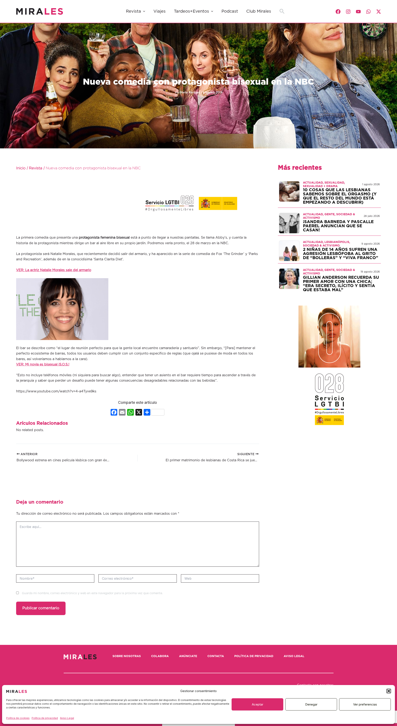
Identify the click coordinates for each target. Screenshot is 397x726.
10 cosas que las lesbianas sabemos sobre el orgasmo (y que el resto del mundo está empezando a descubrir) (340, 196)
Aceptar (257, 704)
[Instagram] (348, 11)
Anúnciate (188, 656)
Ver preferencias (365, 704)
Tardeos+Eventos (191, 11)
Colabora (160, 656)
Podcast (229, 11)
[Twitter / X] (378, 11)
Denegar (311, 704)
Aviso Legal (67, 718)
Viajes (159, 11)
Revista (133, 11)
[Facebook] (338, 11)
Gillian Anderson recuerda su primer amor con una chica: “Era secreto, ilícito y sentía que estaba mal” (341, 283)
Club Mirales (258, 11)
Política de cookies (18, 718)
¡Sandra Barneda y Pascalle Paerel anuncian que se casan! (338, 226)
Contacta (215, 656)
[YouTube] (358, 11)
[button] (389, 691)
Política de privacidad (45, 718)
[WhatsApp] (368, 11)
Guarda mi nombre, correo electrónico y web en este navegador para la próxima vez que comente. (92, 593)
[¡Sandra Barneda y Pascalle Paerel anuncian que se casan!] (289, 223)
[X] (139, 413)
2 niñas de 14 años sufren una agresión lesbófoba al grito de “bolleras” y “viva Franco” (340, 254)
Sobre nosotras (126, 656)
